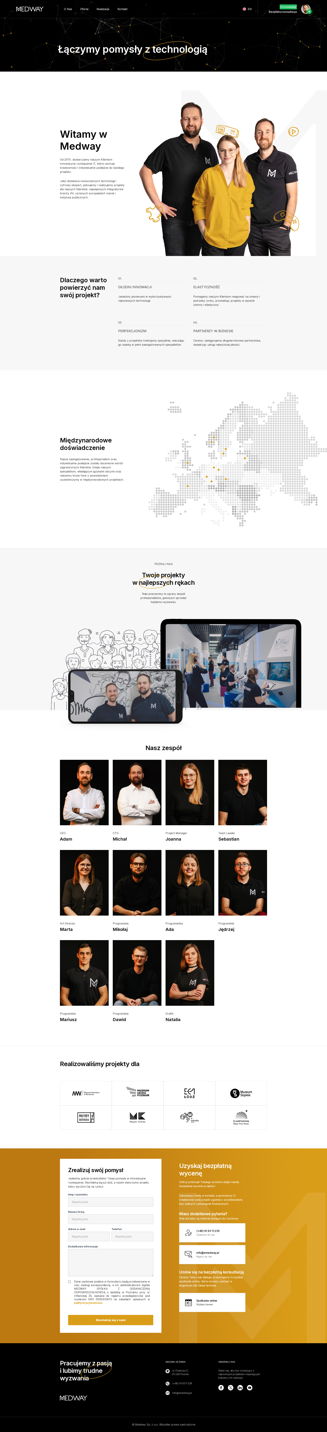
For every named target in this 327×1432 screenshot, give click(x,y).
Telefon (117, 1229)
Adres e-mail (76, 1229)
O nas (68, 9)
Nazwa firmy (76, 1212)
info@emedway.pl (182, 1392)
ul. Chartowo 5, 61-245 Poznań (180, 1372)
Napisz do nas (207, 1254)
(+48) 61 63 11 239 (182, 1383)
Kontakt (122, 9)
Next (269, 1105)
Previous (57, 1105)
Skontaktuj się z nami (111, 1320)
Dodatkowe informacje (83, 1246)
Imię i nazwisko (78, 1194)
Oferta (84, 9)
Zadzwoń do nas (208, 1232)
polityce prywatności (88, 1303)
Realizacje (103, 9)
